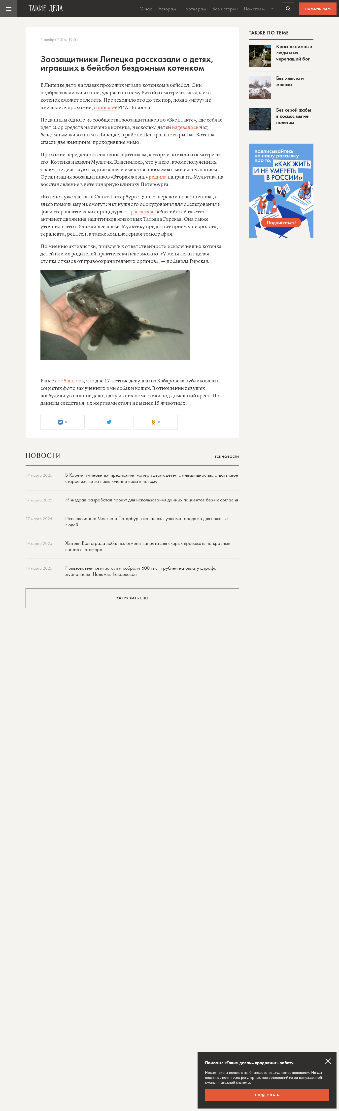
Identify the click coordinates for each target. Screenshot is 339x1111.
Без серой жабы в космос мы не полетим (293, 116)
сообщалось (69, 381)
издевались (185, 127)
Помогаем (254, 8)
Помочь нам (318, 8)
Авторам (167, 8)
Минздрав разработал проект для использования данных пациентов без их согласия (151, 499)
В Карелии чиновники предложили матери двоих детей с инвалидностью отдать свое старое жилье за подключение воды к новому (151, 478)
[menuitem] (8, 8)
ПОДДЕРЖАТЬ (267, 1095)
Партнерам (194, 8)
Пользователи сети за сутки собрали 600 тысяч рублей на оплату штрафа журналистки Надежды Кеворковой (141, 571)
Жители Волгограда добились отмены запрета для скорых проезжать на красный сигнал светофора (147, 546)
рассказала (143, 212)
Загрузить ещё (132, 598)
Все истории (225, 8)
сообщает (105, 107)
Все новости (226, 457)
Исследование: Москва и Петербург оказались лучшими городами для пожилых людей (147, 521)
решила (158, 177)
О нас (145, 8)
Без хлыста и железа (290, 81)
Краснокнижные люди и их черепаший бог (294, 52)
